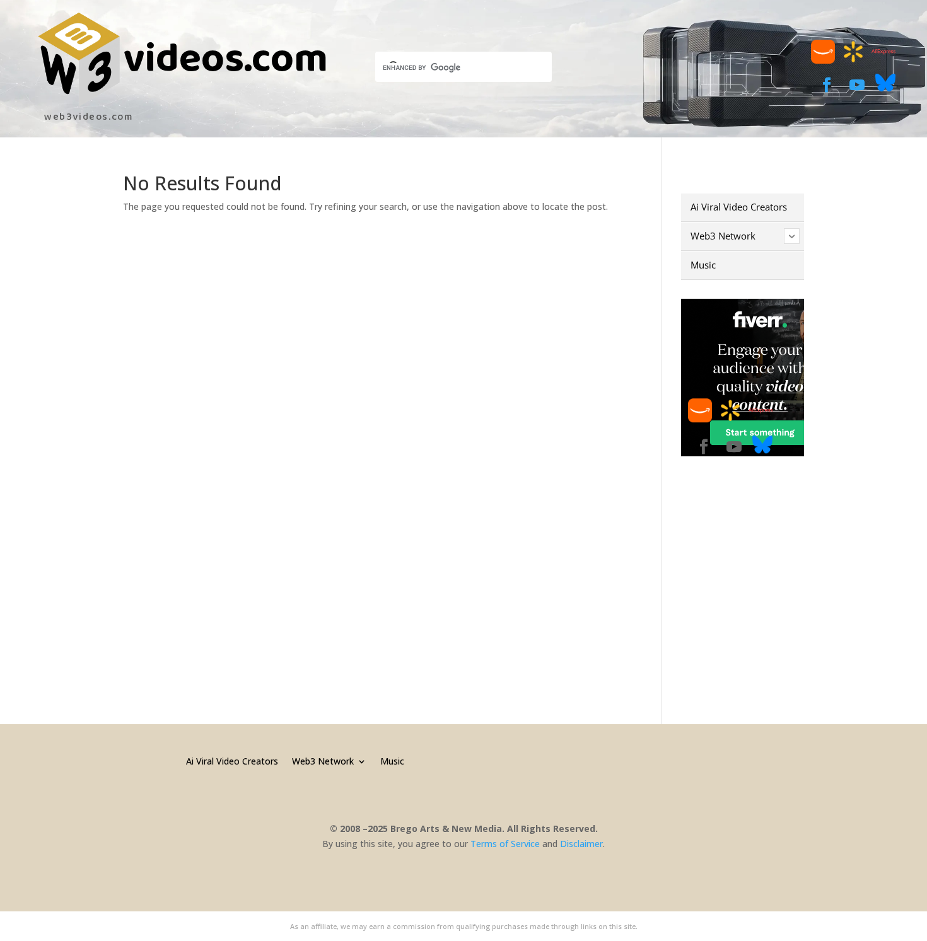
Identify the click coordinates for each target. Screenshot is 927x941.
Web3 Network (323, 760)
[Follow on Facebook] (827, 85)
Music (392, 760)
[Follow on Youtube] (857, 85)
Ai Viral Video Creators (232, 760)
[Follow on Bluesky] (885, 89)
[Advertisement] (787, 568)
